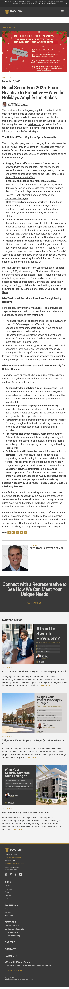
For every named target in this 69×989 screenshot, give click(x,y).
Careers (10, 942)
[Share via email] (21, 532)
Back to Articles (9, 27)
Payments (11, 956)
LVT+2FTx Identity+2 (16, 198)
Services (10, 922)
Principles (8, 889)
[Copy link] (25, 532)
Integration (9, 916)
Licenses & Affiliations (11, 979)
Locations (8, 896)
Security (8, 912)
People (7, 892)
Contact (10, 949)
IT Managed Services (12, 932)
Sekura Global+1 (58, 251)
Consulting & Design (12, 926)
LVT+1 (41, 261)
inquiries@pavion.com (13, 857)
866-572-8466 (10, 861)
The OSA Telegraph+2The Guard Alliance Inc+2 (41, 237)
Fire (6, 909)
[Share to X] (17, 532)
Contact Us (34, 602)
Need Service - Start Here (14, 864)
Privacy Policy (24, 979)
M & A (7, 899)
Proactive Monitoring (12, 936)
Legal (31, 979)
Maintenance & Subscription (15, 929)
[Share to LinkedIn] (13, 532)
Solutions (11, 905)
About (9, 882)
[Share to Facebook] (9, 532)
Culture (7, 886)
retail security (35, 124)
